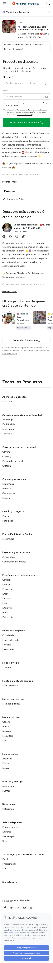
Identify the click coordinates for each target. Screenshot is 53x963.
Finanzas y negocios (13, 630)
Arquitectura (8, 557)
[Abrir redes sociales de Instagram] (16, 237)
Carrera (6, 451)
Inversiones (8, 649)
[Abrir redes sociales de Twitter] (23, 237)
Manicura (6, 731)
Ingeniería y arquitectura (16, 552)
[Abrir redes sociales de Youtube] (10, 237)
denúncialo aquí (9, 353)
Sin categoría (9, 882)
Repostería (8, 484)
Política (6, 612)
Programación (9, 864)
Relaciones (8, 804)
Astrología (7, 419)
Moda (5, 740)
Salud (5, 841)
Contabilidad (8, 635)
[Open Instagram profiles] (31, 908)
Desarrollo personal (12, 461)
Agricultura (8, 786)
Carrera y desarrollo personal (19, 447)
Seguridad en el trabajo (14, 561)
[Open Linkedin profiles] (18, 908)
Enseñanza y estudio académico (20, 575)
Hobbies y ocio (10, 662)
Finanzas (6, 644)
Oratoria (6, 465)
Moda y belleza (11, 717)
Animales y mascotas (14, 396)
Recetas (6, 498)
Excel (5, 859)
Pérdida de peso (10, 827)
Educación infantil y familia (17, 534)
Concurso (7, 579)
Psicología (7, 617)
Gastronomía (8, 493)
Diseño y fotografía (13, 511)
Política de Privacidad (24, 115)
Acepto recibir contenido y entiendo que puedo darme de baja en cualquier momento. (28, 104)
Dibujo (5, 763)
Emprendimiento (10, 640)
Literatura (7, 608)
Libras (5, 603)
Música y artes (10, 754)
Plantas (6, 790)
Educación (7, 589)
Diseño (6, 516)
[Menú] (4, 3)
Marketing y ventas (13, 699)
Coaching (6, 456)
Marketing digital (11, 703)
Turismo (6, 667)
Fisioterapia (8, 836)
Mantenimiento (10, 685)
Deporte (6, 831)
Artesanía (7, 758)
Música (5, 768)
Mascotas (7, 401)
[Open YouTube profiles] (24, 908)
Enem (5, 593)
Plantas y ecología (13, 781)
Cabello (6, 721)
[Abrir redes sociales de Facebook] (3, 237)
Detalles (9, 191)
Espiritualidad (9, 424)
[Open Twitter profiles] (11, 908)
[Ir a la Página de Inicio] (25, 3)
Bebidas (6, 488)
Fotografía (7, 520)
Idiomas (6, 598)
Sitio (4, 868)
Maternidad (8, 539)
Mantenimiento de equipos (17, 681)
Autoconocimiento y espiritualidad (22, 415)
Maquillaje (7, 736)
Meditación (8, 429)
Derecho (6, 584)
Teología (7, 433)
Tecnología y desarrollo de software (23, 854)
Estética (6, 726)
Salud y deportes (12, 822)
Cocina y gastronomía (14, 479)
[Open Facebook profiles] (5, 908)
